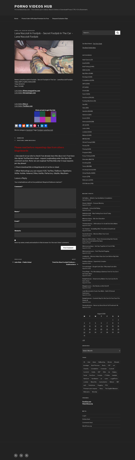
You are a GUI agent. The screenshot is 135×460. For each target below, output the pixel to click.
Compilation (86, 80)
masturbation (103, 382)
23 (118, 329)
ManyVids (94, 382)
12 (95, 326)
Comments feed (87, 422)
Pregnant (85, 152)
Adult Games (86, 59)
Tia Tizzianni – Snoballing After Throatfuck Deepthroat (98, 229)
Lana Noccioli (48, 130)
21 (107, 329)
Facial (85, 375)
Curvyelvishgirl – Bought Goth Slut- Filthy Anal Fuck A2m (99, 266)
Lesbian (84, 132)
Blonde (110, 362)
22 (113, 329)
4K (84, 362)
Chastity (86, 368)
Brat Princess (95, 365)
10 (84, 326)
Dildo (104, 372)
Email (17, 221)
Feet (83, 94)
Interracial (85, 121)
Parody (84, 145)
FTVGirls (107, 375)
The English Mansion (111, 388)
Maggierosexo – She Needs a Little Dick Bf (95, 286)
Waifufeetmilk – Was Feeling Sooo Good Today (96, 213)
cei (114, 365)
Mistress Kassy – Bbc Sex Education (93, 218)
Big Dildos (85, 73)
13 (101, 326)
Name (17, 211)
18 (89, 329)
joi (101, 378)
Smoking (85, 163)
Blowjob (116, 362)
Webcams (85, 180)
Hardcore (85, 114)
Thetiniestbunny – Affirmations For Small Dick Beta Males (100, 223)
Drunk (84, 90)
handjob (114, 375)
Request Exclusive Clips (60, 18)
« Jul (83, 340)
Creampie (104, 368)
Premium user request (90, 388)
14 (107, 326)
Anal (83, 63)
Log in (84, 416)
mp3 (84, 385)
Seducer (31, 30)
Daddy (93, 372)
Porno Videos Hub (33, 6)
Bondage (85, 77)
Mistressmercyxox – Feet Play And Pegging (95, 251)
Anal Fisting (86, 66)
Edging (114, 372)
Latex (84, 128)
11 (89, 326)
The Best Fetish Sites (89, 47)
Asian (94, 362)
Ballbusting (101, 362)
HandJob (29, 130)
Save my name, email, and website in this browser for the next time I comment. (42, 242)
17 (84, 329)
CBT (109, 365)
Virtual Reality (86, 173)
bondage (86, 365)
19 (95, 329)
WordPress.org (87, 426)
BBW (84, 70)
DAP (83, 83)
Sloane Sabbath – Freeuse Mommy (93, 203)
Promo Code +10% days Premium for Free (35, 18)
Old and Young (86, 142)
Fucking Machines (87, 101)
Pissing (84, 149)
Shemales (85, 159)
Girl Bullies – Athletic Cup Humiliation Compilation (97, 198)
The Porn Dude (97, 43)
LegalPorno (114, 378)
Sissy (101, 388)
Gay (83, 104)
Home (16, 18)
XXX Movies (86, 183)
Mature (84, 135)
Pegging (100, 385)
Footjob (40, 130)
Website (18, 231)
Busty (104, 365)
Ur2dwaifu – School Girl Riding (91, 208)
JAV (83, 125)
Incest (84, 118)
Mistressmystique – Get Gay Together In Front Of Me (98, 246)
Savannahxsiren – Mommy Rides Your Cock (95, 234)
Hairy (83, 108)
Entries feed (86, 419)
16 (118, 326)
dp (109, 372)
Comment (19, 186)
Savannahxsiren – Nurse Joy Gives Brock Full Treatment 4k (100, 305)
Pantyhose (91, 385)
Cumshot (86, 372)
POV (106, 385)
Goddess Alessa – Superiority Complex (94, 261)
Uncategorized (86, 169)
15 (113, 326)
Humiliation (94, 378)
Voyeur (84, 176)
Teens (84, 166)
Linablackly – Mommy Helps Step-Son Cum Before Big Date (100, 256)
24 (84, 332)
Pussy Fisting (86, 156)
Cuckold (111, 368)
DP (83, 87)
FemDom (85, 97)
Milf (83, 139)
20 (101, 329)
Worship (94, 392)
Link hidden (27, 91)
